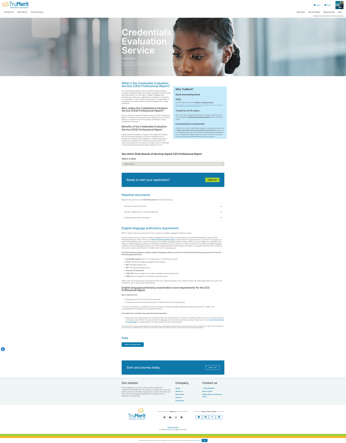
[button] (15, 12)
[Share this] (205, 417)
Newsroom (179, 394)
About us (179, 391)
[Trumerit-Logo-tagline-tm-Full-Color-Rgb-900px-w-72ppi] (137, 414)
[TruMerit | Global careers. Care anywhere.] (15, 5)
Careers (178, 397)
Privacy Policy (173, 427)
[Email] (181, 417)
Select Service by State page (162, 240)
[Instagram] (175, 417)
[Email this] (199, 417)
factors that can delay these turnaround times (189, 106)
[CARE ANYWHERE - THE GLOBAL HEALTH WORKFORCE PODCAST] (339, 5)
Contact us (179, 401)
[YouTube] (170, 417)
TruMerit (168, 430)
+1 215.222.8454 (208, 388)
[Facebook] (164, 417)
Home (177, 388)
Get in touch (207, 391)
